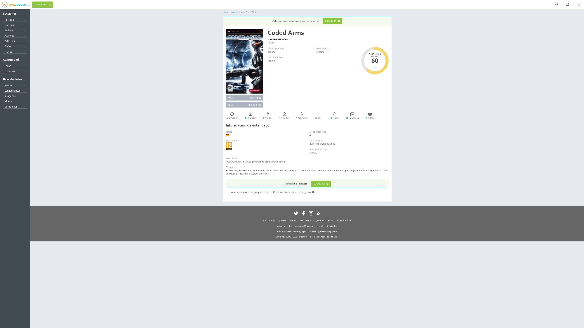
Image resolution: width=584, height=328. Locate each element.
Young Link (305, 192)
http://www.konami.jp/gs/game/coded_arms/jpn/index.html (256, 161)
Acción (271, 42)
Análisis (9, 30)
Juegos (8, 85)
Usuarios (10, 71)
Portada (9, 19)
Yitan (294, 192)
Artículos (10, 41)
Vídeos (8, 101)
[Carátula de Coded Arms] (244, 61)
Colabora (330, 20)
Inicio (225, 12)
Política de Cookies (300, 220)
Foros (8, 66)
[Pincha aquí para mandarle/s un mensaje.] (313, 192)
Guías (8, 46)
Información (232, 117)
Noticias (9, 25)
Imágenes (10, 96)
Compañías (11, 106)
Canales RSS (344, 220)
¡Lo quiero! (255, 104)
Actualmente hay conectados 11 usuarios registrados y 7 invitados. (307, 226)
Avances (9, 35)
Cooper (267, 192)
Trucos (8, 51)
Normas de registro (274, 220)
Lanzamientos (13, 90)
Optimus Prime (281, 192)
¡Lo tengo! (255, 97)
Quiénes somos (324, 220)
